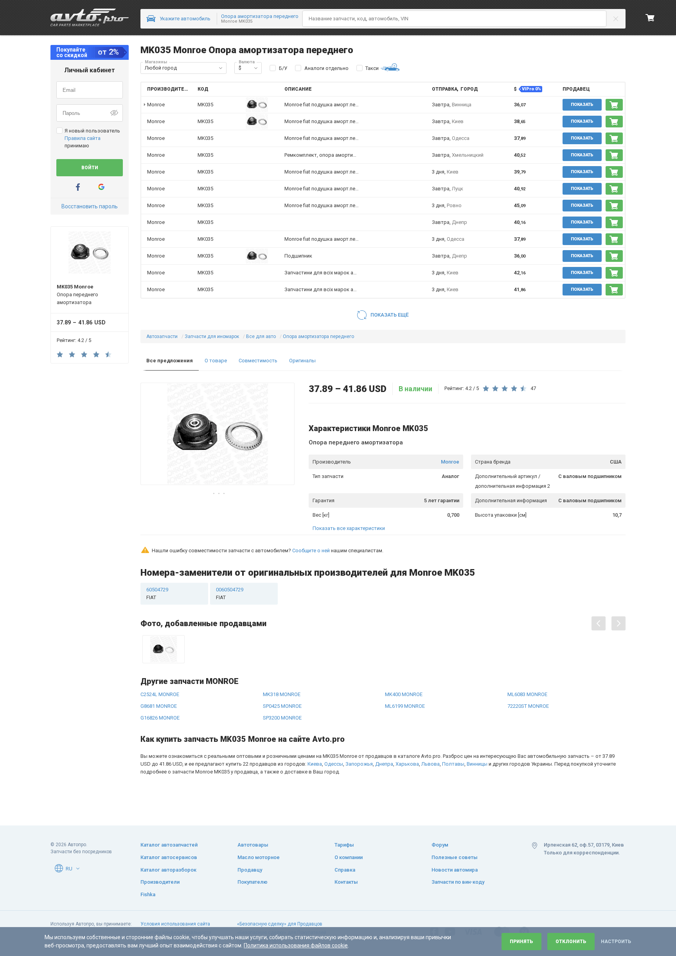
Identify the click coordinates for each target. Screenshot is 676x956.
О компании (348, 857)
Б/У (283, 68)
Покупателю (252, 882)
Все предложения (169, 360)
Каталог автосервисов (168, 857)
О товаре (216, 360)
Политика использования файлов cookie (296, 945)
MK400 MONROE (403, 694)
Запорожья (359, 764)
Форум (439, 845)
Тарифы (344, 845)
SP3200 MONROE (282, 718)
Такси (372, 68)
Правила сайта (83, 138)
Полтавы (453, 764)
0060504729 (229, 593)
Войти (89, 167)
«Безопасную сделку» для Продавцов (279, 924)
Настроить (616, 941)
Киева (314, 764)
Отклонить (571, 941)
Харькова (407, 764)
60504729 (157, 593)
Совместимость (258, 360)
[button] (220, 68)
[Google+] (101, 187)
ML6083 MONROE (527, 694)
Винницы (477, 764)
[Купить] (614, 105)
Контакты (346, 882)
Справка (344, 870)
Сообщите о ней (311, 550)
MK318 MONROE (281, 694)
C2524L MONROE (159, 694)
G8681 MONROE (158, 706)
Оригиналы (302, 360)
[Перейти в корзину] (650, 17)
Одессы (333, 764)
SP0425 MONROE (282, 706)
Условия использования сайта (175, 924)
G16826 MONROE (160, 718)
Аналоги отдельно (326, 68)
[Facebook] (78, 187)
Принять (521, 941)
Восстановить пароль (89, 206)
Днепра (384, 764)
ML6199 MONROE (405, 706)
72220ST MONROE (528, 706)
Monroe (450, 462)
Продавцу (249, 870)
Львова (430, 764)
